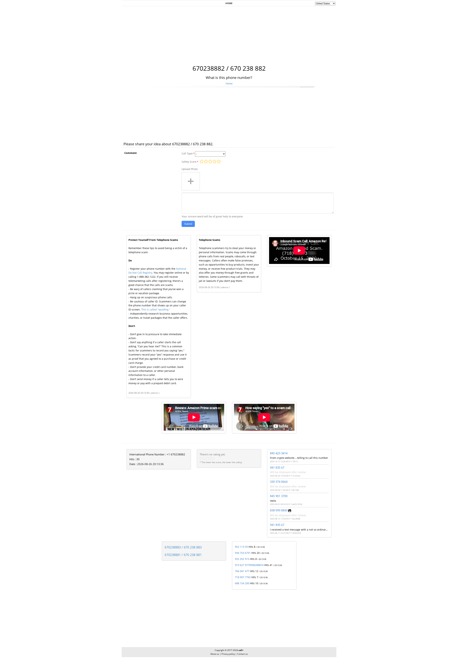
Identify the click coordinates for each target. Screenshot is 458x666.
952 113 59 (241, 546)
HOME (228, 3)
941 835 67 (277, 468)
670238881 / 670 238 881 (183, 555)
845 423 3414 (279, 453)
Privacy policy (228, 653)
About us (214, 653)
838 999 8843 (279, 510)
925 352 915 (242, 559)
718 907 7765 (243, 577)
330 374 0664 (279, 482)
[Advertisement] (229, 33)
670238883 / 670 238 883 (183, 547)
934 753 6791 (243, 553)
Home (229, 83)
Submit (188, 223)
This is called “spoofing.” (155, 309)
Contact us (242, 653)
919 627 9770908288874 (249, 565)
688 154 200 (242, 583)
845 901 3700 (279, 496)
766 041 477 (242, 571)
